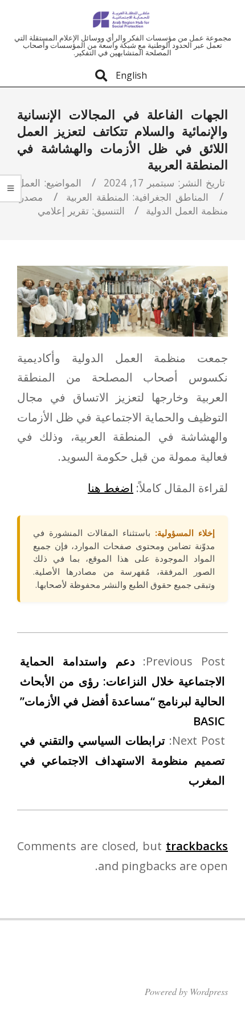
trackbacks (197, 846)
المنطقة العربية (97, 197)
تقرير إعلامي (63, 210)
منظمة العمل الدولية (187, 210)
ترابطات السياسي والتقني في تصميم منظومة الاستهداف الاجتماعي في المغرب (122, 760)
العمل (28, 182)
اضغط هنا (110, 488)
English (131, 75)
